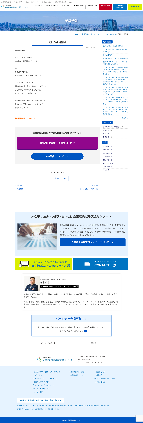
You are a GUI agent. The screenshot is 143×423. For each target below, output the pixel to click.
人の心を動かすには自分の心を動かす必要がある (115, 51)
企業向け (41, 382)
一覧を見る (124, 118)
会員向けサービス (77, 375)
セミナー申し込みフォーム (44, 385)
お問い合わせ (100, 382)
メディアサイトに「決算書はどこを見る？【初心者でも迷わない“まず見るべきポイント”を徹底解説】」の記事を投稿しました (115, 90)
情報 (38, 392)
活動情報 (106, 133)
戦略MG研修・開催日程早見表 (113, 46)
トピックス (37, 375)
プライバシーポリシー (84, 362)
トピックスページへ (57, 178)
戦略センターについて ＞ (93, 242)
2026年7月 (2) (108, 150)
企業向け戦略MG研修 (120, 6)
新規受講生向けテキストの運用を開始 (115, 58)
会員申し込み (100, 372)
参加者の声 (106, 137)
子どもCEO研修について (42, 388)
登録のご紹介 (77, 372)
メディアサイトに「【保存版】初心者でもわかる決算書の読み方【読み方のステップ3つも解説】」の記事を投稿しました (115, 70)
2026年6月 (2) (108, 153)
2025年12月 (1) (108, 163)
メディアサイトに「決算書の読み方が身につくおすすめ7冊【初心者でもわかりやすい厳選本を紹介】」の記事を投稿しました (115, 110)
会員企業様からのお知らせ (112, 127)
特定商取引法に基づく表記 (105, 378)
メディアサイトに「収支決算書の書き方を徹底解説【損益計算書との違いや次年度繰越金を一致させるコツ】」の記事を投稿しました (115, 80)
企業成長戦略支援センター (73, 420)
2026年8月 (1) (108, 146)
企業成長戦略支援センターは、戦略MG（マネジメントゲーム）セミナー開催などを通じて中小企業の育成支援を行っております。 (38, 2)
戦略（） (45, 378)
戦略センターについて (46, 372)
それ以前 (106, 170)
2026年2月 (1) (108, 160)
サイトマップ (97, 362)
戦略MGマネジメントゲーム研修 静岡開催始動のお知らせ (115, 63)
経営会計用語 (107, 55)
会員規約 (98, 375)
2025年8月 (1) (108, 167)
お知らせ (106, 130)
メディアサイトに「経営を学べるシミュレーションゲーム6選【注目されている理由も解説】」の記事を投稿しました (115, 100)
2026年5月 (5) (108, 156)
